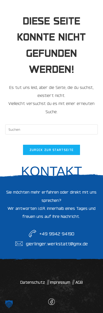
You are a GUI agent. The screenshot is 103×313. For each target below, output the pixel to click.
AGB (79, 282)
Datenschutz (32, 282)
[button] (9, 304)
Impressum (60, 282)
